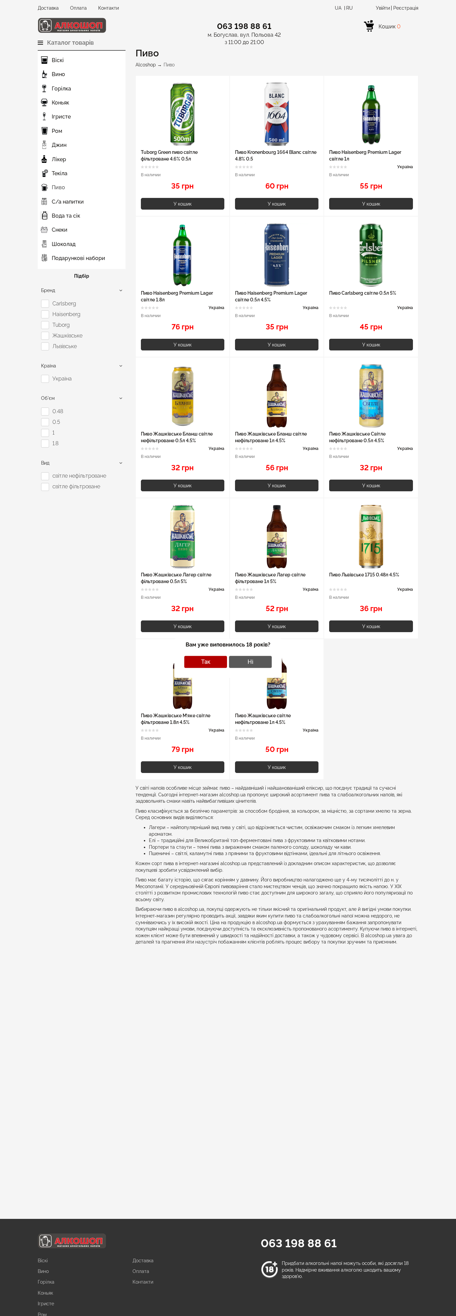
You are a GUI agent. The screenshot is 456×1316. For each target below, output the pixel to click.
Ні (250, 661)
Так (205, 661)
